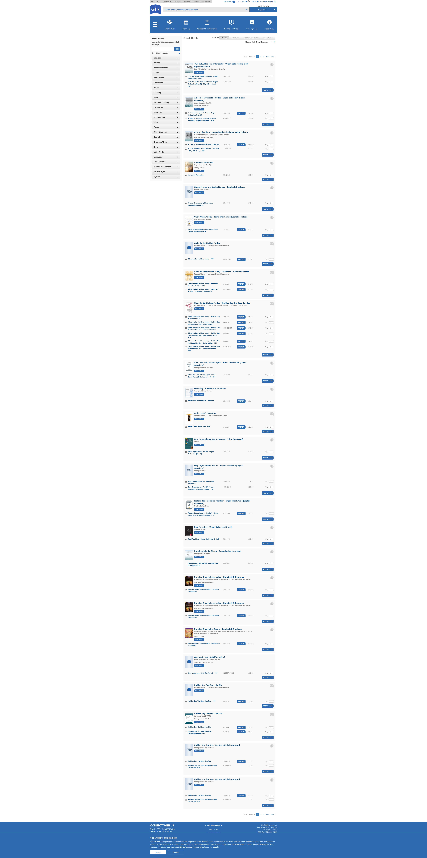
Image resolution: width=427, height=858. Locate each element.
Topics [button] (156, 127)
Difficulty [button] (157, 92)
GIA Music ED (167, 1)
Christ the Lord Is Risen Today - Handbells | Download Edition (221, 272)
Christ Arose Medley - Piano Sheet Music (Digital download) (221, 217)
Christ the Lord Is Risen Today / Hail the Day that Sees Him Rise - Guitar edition (204, 323)
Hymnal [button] (157, 177)
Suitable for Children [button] (162, 167)
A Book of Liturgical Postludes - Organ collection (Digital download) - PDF (202, 119)
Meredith (187, 1)
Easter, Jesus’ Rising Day (205, 413)
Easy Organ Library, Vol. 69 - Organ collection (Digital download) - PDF (201, 488)
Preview (241, 113)
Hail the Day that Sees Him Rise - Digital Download (217, 745)
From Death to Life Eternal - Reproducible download (217, 551)
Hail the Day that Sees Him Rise (199, 761)
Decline (176, 852)
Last (272, 57)
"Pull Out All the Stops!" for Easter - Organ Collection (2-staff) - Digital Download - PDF (203, 84)
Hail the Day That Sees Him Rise (208, 685)
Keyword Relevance (251, 38)
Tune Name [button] (158, 83)
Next (267, 57)
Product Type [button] (159, 172)
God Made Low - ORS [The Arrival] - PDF (202, 673)
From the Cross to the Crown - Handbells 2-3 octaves (218, 629)
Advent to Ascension (203, 162)
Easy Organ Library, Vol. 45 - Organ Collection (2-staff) (218, 439)
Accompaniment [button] (161, 68)
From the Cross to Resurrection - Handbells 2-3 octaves (219, 577)
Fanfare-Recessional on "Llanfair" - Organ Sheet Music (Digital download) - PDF (203, 514)
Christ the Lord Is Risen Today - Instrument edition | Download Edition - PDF (203, 290)
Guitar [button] (156, 73)
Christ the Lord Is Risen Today (207, 243)
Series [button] (156, 87)
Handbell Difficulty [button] (161, 102)
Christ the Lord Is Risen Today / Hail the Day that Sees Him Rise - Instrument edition (204, 329)
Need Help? (269, 29)
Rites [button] (156, 122)
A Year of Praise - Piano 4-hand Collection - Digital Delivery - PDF (203, 150)
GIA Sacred (155, 1)
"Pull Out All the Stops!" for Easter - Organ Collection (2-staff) (203, 77)
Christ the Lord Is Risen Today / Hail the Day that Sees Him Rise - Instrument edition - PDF (204, 348)
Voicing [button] (157, 63)
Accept (158, 852)
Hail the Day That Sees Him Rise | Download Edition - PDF (200, 732)
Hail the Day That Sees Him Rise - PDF (201, 701)
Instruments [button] (159, 78)
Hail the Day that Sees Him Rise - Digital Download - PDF (202, 766)
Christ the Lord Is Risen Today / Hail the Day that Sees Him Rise (222, 303)
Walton (177, 1)
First (245, 57)
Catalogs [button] (157, 58)
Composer (235, 38)
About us (213, 830)
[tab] (166, 58)
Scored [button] (157, 137)
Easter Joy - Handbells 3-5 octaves (210, 388)
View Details (199, 72)
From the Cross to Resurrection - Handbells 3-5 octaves (219, 603)
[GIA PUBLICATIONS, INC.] (155, 9)
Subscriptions (251, 29)
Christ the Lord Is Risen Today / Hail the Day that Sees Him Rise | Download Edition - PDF (204, 335)
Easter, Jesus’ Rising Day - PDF (199, 426)
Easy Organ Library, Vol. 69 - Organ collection (201, 482)
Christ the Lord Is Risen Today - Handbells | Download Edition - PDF (203, 285)
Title (225, 38)
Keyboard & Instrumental (207, 29)
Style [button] (156, 147)
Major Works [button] (159, 152)
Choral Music (170, 29)
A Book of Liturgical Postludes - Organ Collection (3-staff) (202, 114)
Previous (252, 57)
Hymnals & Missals (231, 29)
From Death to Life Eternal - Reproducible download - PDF (203, 564)
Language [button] (158, 157)
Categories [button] (158, 107)
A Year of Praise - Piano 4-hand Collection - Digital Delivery (221, 132)
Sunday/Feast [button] (159, 117)
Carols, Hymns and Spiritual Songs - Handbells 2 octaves (219, 187)
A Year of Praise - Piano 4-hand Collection (203, 144)
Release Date (268, 38)
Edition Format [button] (160, 162)
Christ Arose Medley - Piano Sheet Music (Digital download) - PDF (203, 230)
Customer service (213, 825)
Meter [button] (156, 97)
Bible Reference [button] (160, 132)
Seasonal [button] (158, 112)
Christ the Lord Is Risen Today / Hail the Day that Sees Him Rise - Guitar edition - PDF (204, 342)
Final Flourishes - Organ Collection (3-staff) (213, 527)
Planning (186, 29)
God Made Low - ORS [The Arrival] (209, 657)
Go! (177, 49)
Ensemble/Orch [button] (160, 142)
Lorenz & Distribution (201, 1)
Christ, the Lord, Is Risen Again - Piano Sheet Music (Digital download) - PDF (202, 376)
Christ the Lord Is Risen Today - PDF (201, 259)
